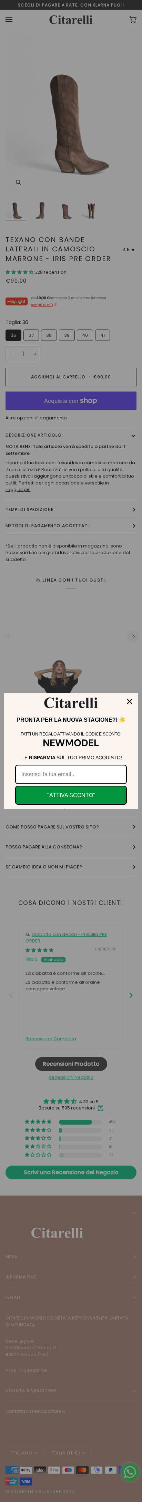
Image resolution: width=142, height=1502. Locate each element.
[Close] (129, 701)
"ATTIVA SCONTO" (71, 795)
